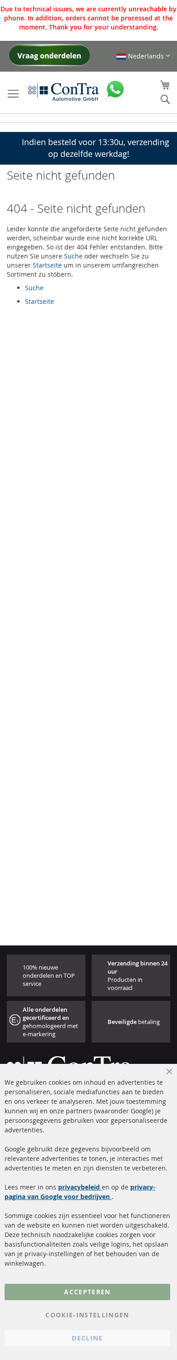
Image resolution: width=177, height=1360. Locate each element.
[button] (143, 56)
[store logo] (63, 91)
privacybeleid (80, 1187)
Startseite (47, 265)
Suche (73, 256)
